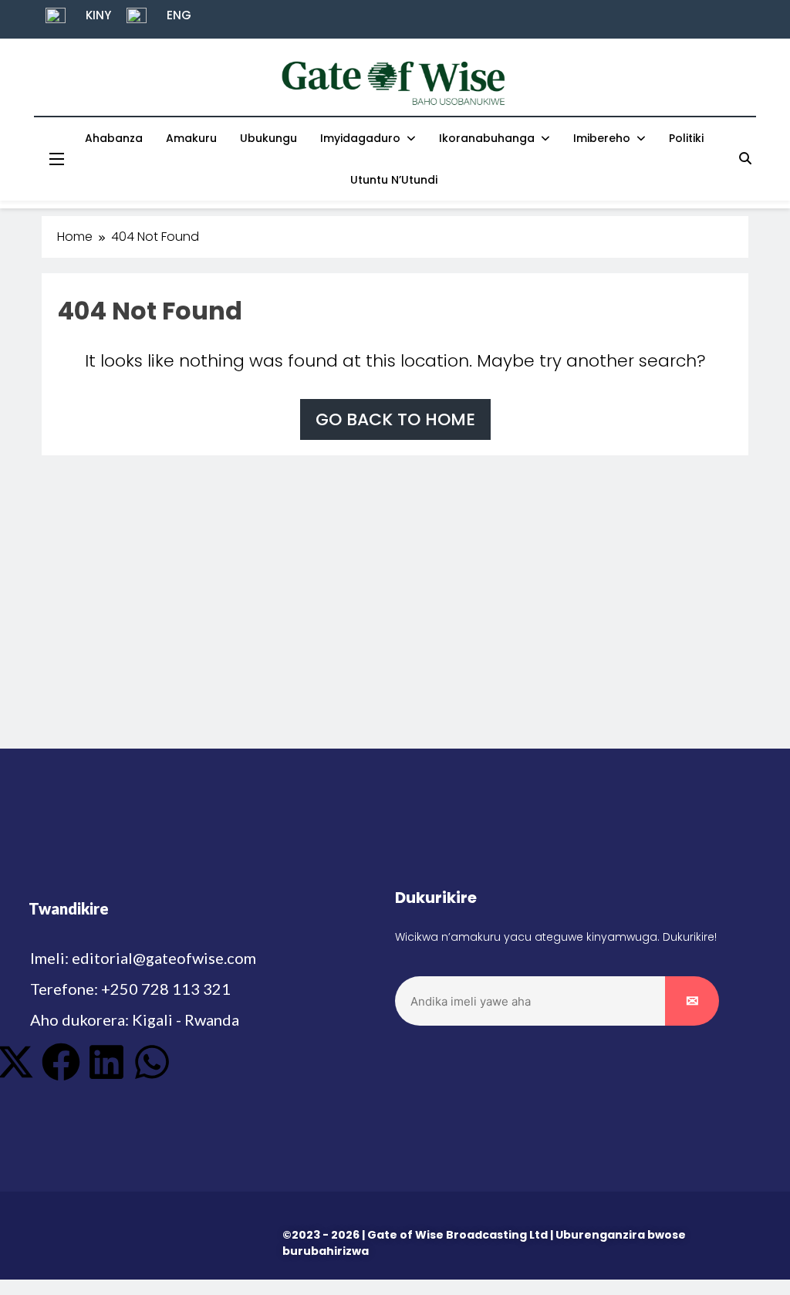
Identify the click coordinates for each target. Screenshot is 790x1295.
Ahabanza (114, 138)
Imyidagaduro (360, 138)
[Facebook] (61, 1062)
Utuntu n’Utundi (393, 180)
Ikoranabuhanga (487, 138)
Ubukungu (268, 138)
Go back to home (395, 419)
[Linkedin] (106, 1062)
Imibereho (601, 138)
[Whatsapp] (152, 1062)
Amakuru (191, 138)
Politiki (686, 138)
